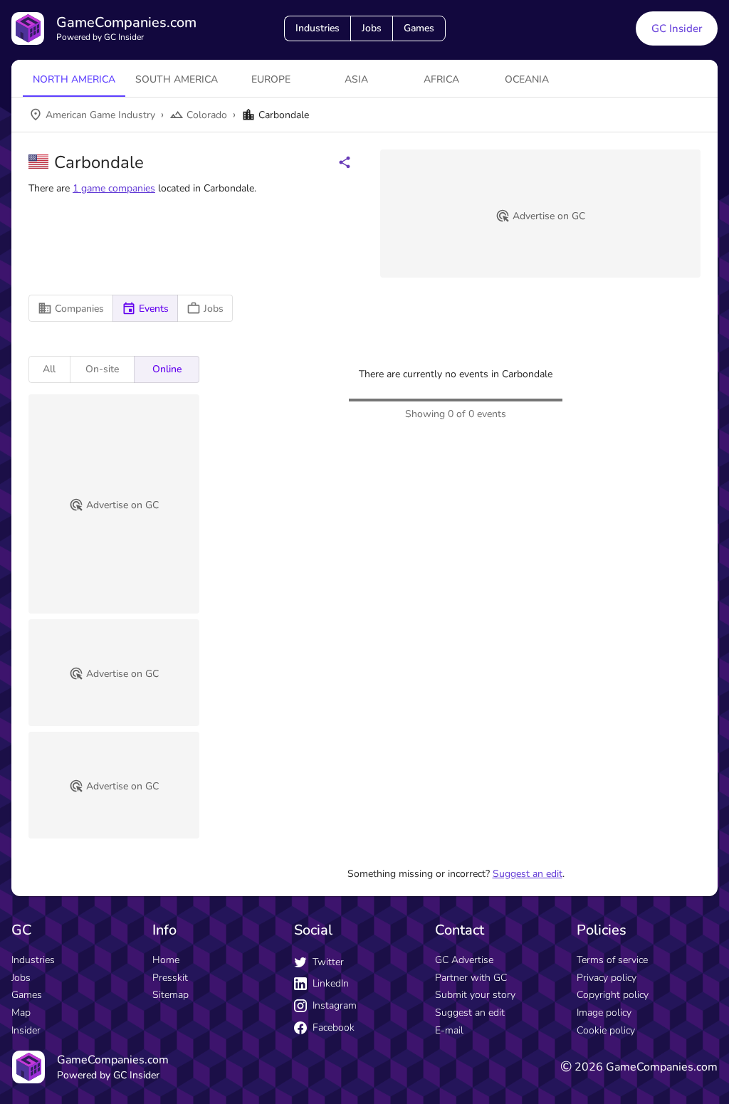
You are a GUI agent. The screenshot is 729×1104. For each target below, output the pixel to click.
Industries (317, 28)
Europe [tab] (270, 79)
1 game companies (114, 188)
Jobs (372, 28)
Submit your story (475, 995)
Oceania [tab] (527, 79)
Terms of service (612, 960)
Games (419, 28)
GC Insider (676, 28)
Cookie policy (606, 1030)
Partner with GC (471, 977)
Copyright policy (613, 995)
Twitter (328, 962)
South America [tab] (176, 79)
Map (21, 1012)
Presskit (170, 977)
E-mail (449, 1030)
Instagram (335, 1005)
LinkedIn (331, 983)
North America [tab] (74, 79)
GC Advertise (464, 960)
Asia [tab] (356, 79)
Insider (26, 1030)
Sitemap (170, 995)
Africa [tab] (441, 79)
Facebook (334, 1027)
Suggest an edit (527, 873)
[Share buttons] (344, 162)
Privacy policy (606, 977)
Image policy (604, 1012)
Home (165, 960)
